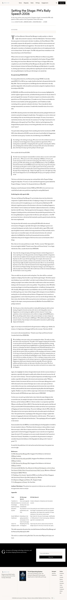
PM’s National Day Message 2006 (21, 463)
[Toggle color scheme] (53, 598)
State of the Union (15, 53)
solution (39, 427)
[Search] (56, 3)
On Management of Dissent (20, 482)
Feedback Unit (33, 477)
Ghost (45, 598)
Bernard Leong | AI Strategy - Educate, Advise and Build (26, 598)
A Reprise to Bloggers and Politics (21, 480)
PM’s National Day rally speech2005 (22, 458)
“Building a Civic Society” (19, 475)
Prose (49, 598)
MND (20, 473)
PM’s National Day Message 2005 (21, 454)
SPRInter (14, 456)
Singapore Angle (37, 21)
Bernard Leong (28, 21)
